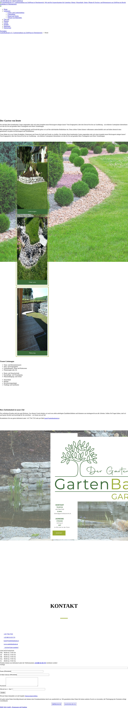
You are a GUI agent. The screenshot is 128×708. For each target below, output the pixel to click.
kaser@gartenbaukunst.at (51, 418)
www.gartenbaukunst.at (11, 644)
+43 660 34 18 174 (9, 637)
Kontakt (6, 24)
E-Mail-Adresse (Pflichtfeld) (8, 675)
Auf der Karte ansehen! (11, 647)
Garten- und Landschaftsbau (15, 12)
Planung (6, 21)
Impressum (7, 26)
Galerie (6, 23)
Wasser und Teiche (13, 16)
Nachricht (3, 686)
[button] (64, 100)
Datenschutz (7, 28)
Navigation (3, 31)
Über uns (6, 19)
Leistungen (7, 11)
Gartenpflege (11, 14)
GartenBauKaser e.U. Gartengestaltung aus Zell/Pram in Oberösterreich (21, 33)
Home (5, 9)
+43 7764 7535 (59, 509)
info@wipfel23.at (17, 1)
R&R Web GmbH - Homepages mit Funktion (13, 707)
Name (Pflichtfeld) (5, 671)
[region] (64, 71)
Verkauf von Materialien (14, 17)
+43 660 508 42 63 (6, 1)
